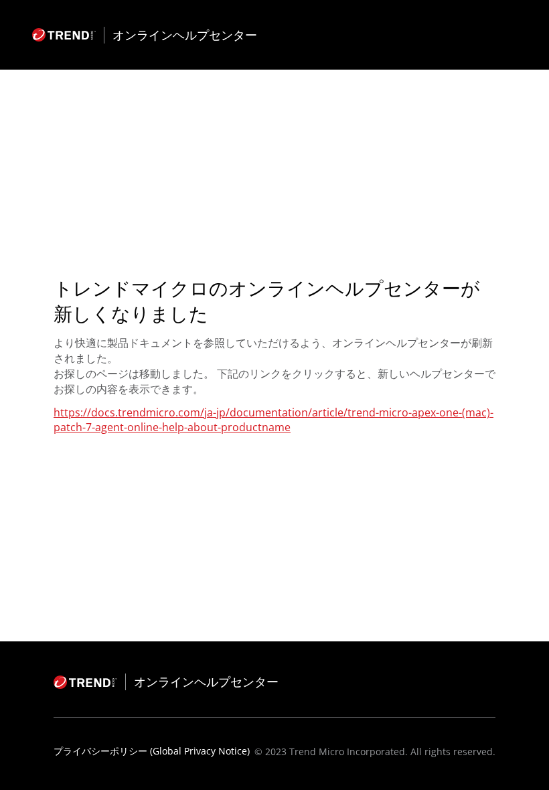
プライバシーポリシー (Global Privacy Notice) (152, 750)
